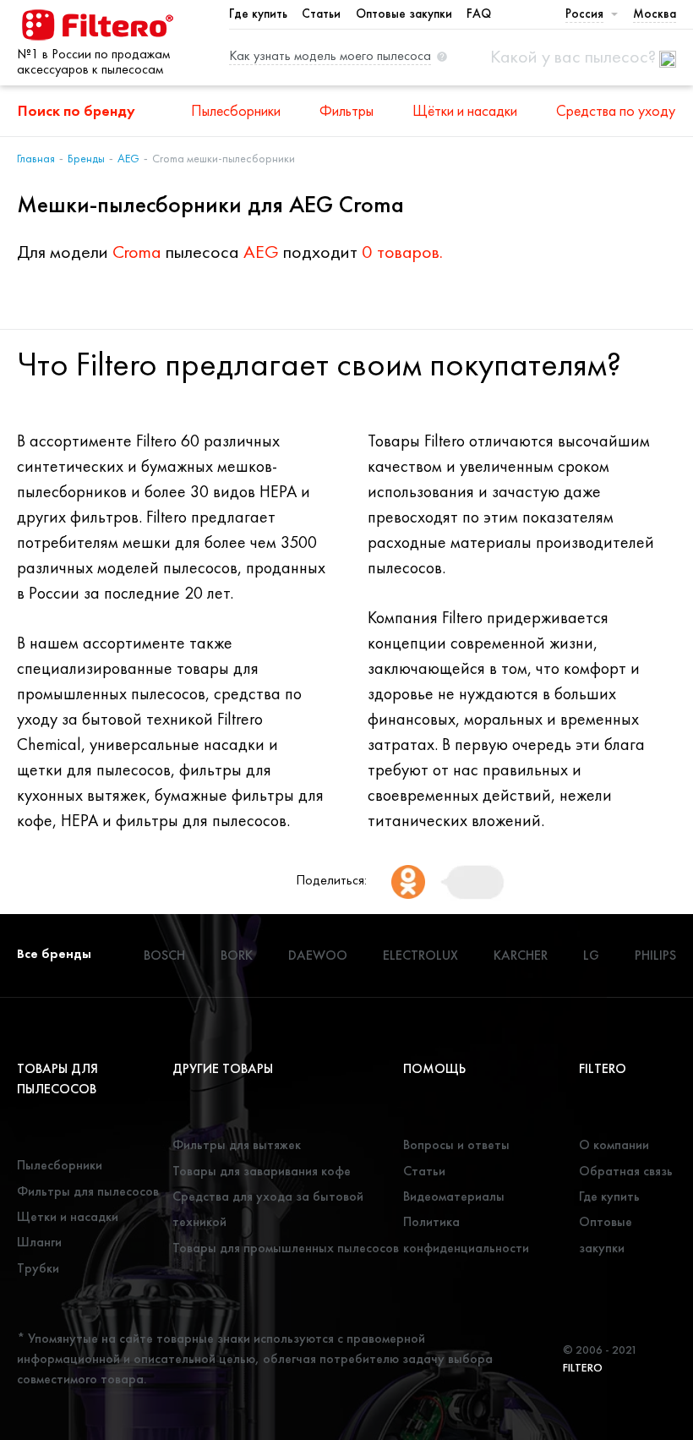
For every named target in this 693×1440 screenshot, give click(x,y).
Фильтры (346, 110)
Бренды (86, 158)
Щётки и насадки (464, 110)
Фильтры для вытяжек (236, 1144)
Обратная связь (626, 1171)
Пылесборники (236, 110)
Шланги (39, 1242)
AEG (128, 158)
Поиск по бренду (76, 110)
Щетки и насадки (67, 1216)
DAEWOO (317, 955)
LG (591, 955)
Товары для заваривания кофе (261, 1171)
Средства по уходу (615, 110)
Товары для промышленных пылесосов (285, 1248)
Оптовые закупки (404, 13)
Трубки (38, 1268)
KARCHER (521, 955)
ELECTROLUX (420, 955)
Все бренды (54, 953)
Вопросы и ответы (456, 1144)
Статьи (321, 13)
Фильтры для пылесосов (88, 1191)
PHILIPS (655, 955)
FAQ (479, 13)
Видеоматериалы (454, 1196)
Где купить (258, 13)
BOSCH (164, 955)
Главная (36, 158)
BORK (237, 955)
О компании (614, 1144)
